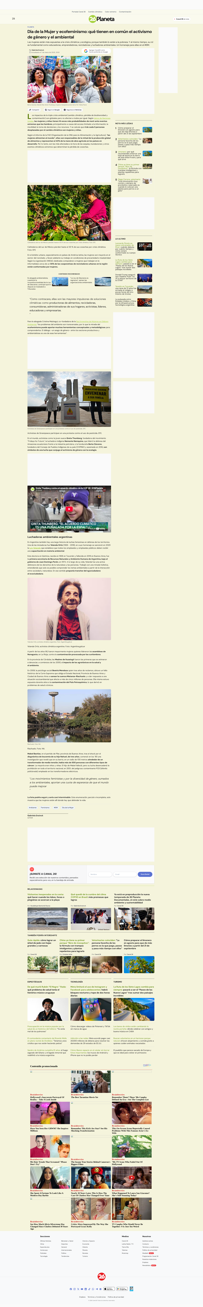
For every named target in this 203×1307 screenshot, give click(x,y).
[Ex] (78, 1289)
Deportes (64, 1244)
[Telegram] (97, 1289)
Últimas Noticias (45, 1241)
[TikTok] (89, 1289)
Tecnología (77, 982)
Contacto (145, 1244)
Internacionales (66, 1250)
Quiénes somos (147, 1241)
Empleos (145, 1262)
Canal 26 (125, 1241)
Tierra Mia (125, 1247)
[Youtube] (82, 1289)
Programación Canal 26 (150, 1256)
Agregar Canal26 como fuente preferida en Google (98, 51)
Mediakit (147, 1253)
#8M (56, 807)
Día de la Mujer (68, 807)
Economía (85, 1244)
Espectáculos (34, 982)
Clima (42, 1244)
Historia (85, 1247)
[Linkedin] (86, 1289)
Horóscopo (44, 1250)
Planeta (30, 27)
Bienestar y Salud (67, 1241)
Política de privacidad (149, 1250)
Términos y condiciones (150, 1247)
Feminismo (45, 807)
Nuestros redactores (149, 1259)
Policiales (43, 1253)
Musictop (125, 1253)
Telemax (125, 1250)
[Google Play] (122, 1289)
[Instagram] (74, 1289)
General (64, 1247)
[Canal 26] (101, 1277)
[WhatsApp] (93, 1289)
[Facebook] (71, 1289)
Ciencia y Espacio (88, 1241)
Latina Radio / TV (127, 1244)
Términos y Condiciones (97, 1297)
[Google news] (100, 1289)
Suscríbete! (145, 874)
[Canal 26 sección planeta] (101, 22)
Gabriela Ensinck (38, 50)
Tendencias (65, 1256)
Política (63, 1253)
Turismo (117, 982)
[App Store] (109, 1289)
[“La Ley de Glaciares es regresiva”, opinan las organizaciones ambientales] (103, 281)
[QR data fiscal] (131, 1291)
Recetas (85, 1253)
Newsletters (149, 1265)
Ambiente (32, 807)
